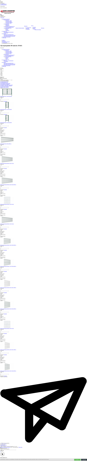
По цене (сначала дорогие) (4, 87)
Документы (28, 29)
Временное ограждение (7, 56)
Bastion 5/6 (7, 24)
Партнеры (27, 28)
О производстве (28, 27)
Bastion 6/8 (7, 25)
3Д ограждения (6, 50)
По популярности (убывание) (4, 84)
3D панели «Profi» (9, 23)
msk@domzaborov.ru (3, 4)
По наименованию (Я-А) (4, 82)
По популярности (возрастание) (5, 83)
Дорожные (7, 30)
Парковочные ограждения (6, 65)
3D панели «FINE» (9, 20)
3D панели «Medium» (9, 22)
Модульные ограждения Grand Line (9, 64)
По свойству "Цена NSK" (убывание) (6, 85)
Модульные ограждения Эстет (8, 63)
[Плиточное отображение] (0, 88)
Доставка (34, 27)
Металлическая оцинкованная (8, 60)
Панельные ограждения (6, 49)
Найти (1, 450)
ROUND (7, 28)
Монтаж (34, 28)
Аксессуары (4, 37)
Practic (7, 29)
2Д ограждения (6, 54)
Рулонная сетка (4, 31)
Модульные (4, 33)
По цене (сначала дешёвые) (4, 86)
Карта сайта (20, 447)
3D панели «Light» (9, 21)
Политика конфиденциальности (5, 447)
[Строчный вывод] (1, 88)
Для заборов (6, 61)
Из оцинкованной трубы (10, 27)
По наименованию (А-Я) (4, 81)
